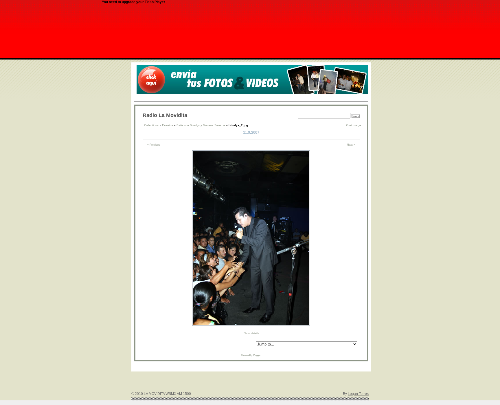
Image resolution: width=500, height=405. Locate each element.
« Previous (153, 144)
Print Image (353, 125)
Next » (351, 144)
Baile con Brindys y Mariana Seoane (201, 125)
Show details (251, 333)
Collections (151, 125)
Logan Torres (358, 394)
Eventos (167, 125)
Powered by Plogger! (251, 355)
